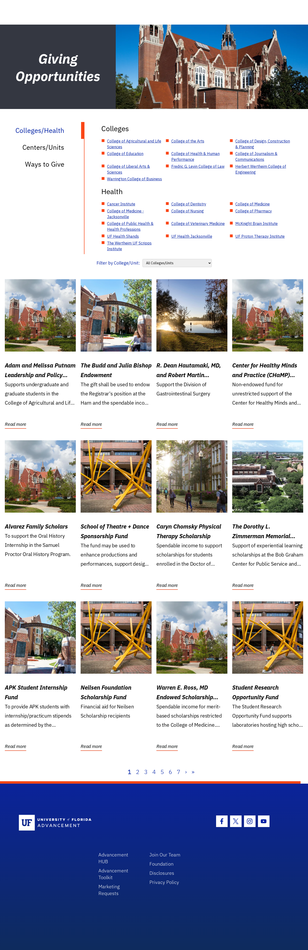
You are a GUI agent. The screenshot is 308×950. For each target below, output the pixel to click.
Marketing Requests (109, 889)
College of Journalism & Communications (256, 156)
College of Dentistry (188, 204)
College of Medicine (252, 204)
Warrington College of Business (134, 178)
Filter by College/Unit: (118, 263)
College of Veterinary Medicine (198, 223)
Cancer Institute (121, 204)
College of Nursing (187, 211)
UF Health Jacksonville (191, 236)
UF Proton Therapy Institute (260, 236)
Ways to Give (44, 164)
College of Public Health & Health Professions (130, 226)
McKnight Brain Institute (256, 223)
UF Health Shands (123, 236)
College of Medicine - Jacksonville (125, 214)
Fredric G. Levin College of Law (198, 166)
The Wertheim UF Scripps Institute (129, 246)
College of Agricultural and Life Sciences (134, 144)
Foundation (161, 864)
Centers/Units (43, 147)
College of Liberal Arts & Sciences (128, 169)
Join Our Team (164, 854)
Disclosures (161, 873)
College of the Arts (187, 141)
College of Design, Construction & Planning (262, 144)
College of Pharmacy (253, 211)
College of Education (125, 153)
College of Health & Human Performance (195, 156)
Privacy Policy (164, 882)
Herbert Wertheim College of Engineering (260, 169)
